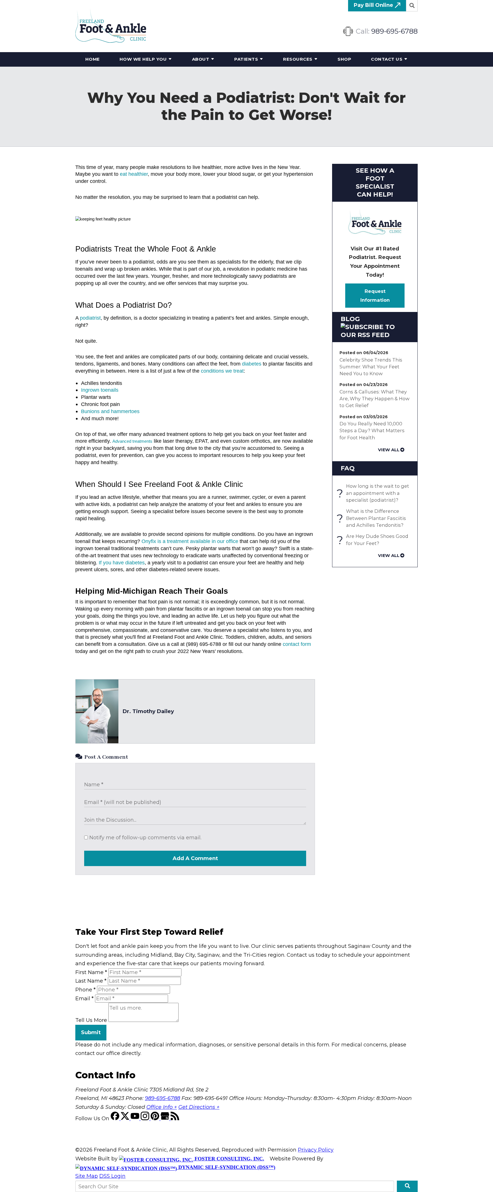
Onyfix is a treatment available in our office (190, 541)
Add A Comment (195, 858)
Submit (91, 1032)
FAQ (348, 468)
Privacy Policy (316, 1150)
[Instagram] (146, 1118)
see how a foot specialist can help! (375, 182)
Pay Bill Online (374, 5)
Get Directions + (198, 1107)
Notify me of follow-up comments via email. (144, 837)
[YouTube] (136, 1118)
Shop (344, 59)
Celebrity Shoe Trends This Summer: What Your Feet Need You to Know (371, 367)
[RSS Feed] (175, 1118)
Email (84, 998)
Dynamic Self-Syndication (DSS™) (226, 1167)
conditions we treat (222, 371)
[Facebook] (116, 1118)
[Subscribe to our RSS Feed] (375, 335)
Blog (350, 319)
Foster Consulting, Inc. (228, 1159)
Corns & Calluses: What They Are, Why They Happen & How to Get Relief (374, 399)
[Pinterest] (156, 1118)
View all (388, 449)
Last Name (90, 981)
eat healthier (134, 174)
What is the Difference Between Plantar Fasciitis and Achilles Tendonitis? (373, 518)
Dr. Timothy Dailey (148, 711)
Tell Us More (91, 1020)
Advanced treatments (132, 441)
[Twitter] (126, 1118)
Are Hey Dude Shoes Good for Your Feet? (374, 540)
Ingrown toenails (99, 390)
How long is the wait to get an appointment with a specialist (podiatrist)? (374, 493)
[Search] (412, 5)
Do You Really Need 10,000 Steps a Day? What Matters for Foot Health (372, 430)
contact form (297, 644)
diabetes (251, 364)
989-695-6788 (394, 31)
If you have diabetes (122, 563)
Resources (297, 59)
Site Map (86, 1176)
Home (92, 59)
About (200, 59)
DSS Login (112, 1176)
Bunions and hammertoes (110, 411)
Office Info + (161, 1107)
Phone (85, 990)
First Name (91, 972)
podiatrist (90, 318)
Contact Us (386, 59)
